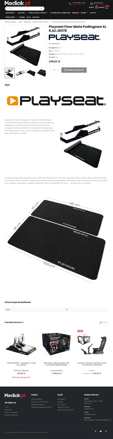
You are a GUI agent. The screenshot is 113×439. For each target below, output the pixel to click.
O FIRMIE (22, 17)
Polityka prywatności (11, 415)
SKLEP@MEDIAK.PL (100, 4)
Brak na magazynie (22, 370)
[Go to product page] (21, 344)
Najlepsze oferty (63, 407)
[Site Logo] (17, 4)
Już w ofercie (62, 404)
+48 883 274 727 (78, 4)
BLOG (29, 17)
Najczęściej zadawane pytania (41, 407)
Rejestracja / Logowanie (66, 410)
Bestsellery (61, 399)
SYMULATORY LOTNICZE (37, 13)
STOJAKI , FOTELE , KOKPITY (75, 54)
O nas (7, 407)
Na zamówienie (57, 370)
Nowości (60, 402)
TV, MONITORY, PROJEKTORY (60, 13)
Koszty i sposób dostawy (39, 402)
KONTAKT (36, 17)
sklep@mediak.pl (90, 414)
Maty (57, 54)
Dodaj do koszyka (75, 70)
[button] (5, 46)
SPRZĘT (83, 13)
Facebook (95, 431)
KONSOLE (75, 13)
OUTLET (93, 13)
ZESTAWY (21, 13)
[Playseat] (75, 37)
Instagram (106, 431)
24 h (61, 48)
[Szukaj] (41, 8)
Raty (56, 57)
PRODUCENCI (10, 17)
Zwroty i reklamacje (11, 412)
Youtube (101, 431)
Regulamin (8, 410)
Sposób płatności (37, 399)
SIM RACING (10, 13)
